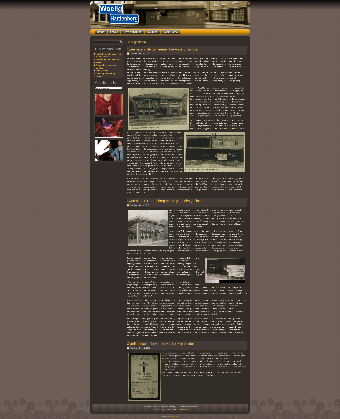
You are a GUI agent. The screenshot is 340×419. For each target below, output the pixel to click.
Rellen (98, 62)
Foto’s (114, 31)
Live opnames (132, 31)
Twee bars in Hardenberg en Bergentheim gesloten (165, 201)
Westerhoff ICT (182, 409)
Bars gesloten (102, 71)
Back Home (170, 31)
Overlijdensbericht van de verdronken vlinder (160, 344)
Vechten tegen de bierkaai (107, 59)
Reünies (152, 31)
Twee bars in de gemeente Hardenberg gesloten (163, 49)
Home (100, 31)
